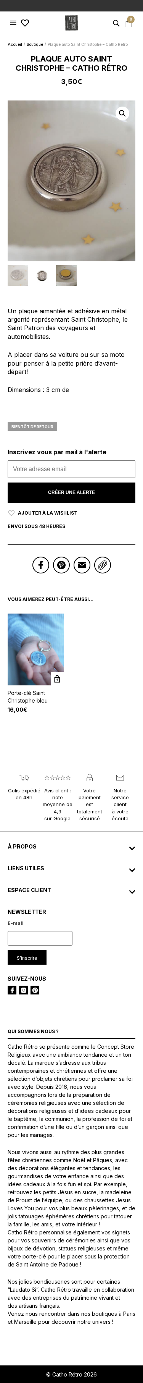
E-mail (16, 923)
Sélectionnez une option (57, 678)
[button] (14, 22)
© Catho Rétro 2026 (71, 1374)
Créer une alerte (71, 492)
